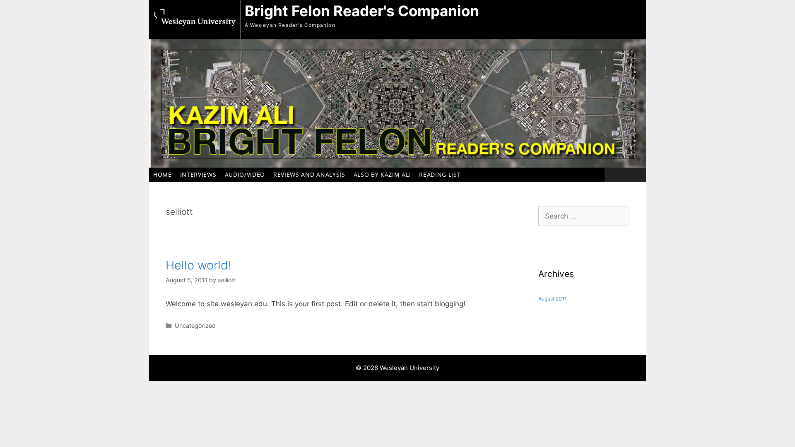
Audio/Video (245, 174)
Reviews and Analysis (309, 174)
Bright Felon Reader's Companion (362, 10)
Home (162, 174)
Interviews (198, 174)
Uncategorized (195, 325)
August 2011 (552, 299)
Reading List (439, 174)
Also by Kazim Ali (382, 174)
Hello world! (198, 265)
